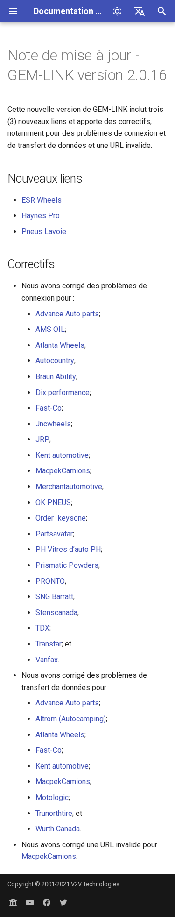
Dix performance (62, 392)
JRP (42, 439)
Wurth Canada (57, 828)
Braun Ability (55, 376)
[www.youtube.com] (29, 902)
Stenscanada (56, 612)
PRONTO (50, 581)
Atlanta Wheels (59, 345)
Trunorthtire (53, 813)
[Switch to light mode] (117, 11)
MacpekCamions (62, 470)
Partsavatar (54, 533)
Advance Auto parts (67, 313)
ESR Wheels (41, 200)
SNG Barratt (54, 596)
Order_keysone (60, 518)
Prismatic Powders (66, 565)
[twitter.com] (63, 902)
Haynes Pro (40, 215)
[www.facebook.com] (46, 902)
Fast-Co (48, 407)
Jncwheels (53, 423)
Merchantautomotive (68, 486)
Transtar (48, 643)
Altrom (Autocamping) (70, 718)
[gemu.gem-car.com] (13, 902)
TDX (42, 628)
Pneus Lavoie (43, 231)
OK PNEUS (53, 502)
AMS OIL (50, 329)
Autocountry (54, 360)
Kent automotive (62, 455)
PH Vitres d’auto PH (68, 549)
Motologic (52, 797)
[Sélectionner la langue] (139, 11)
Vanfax (46, 659)
